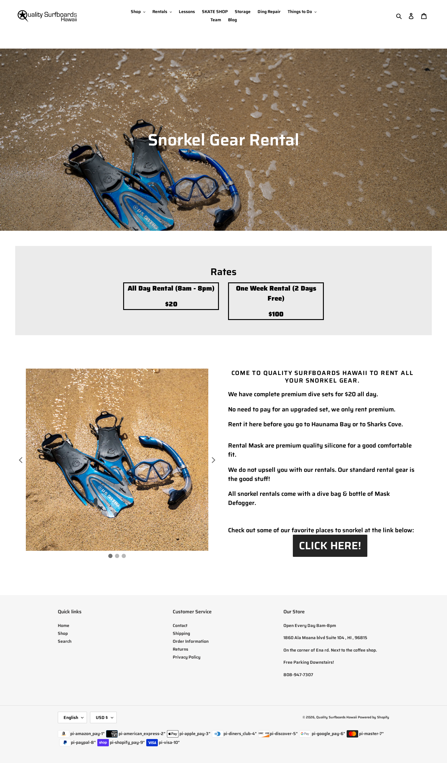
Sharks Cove (384, 424)
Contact (180, 625)
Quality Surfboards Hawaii (336, 717)
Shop (63, 633)
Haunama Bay (331, 424)
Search (64, 641)
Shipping (181, 633)
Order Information (191, 641)
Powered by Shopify (373, 717)
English (71, 717)
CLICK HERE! (330, 545)
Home (63, 625)
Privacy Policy (186, 657)
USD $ (102, 717)
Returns (180, 649)
